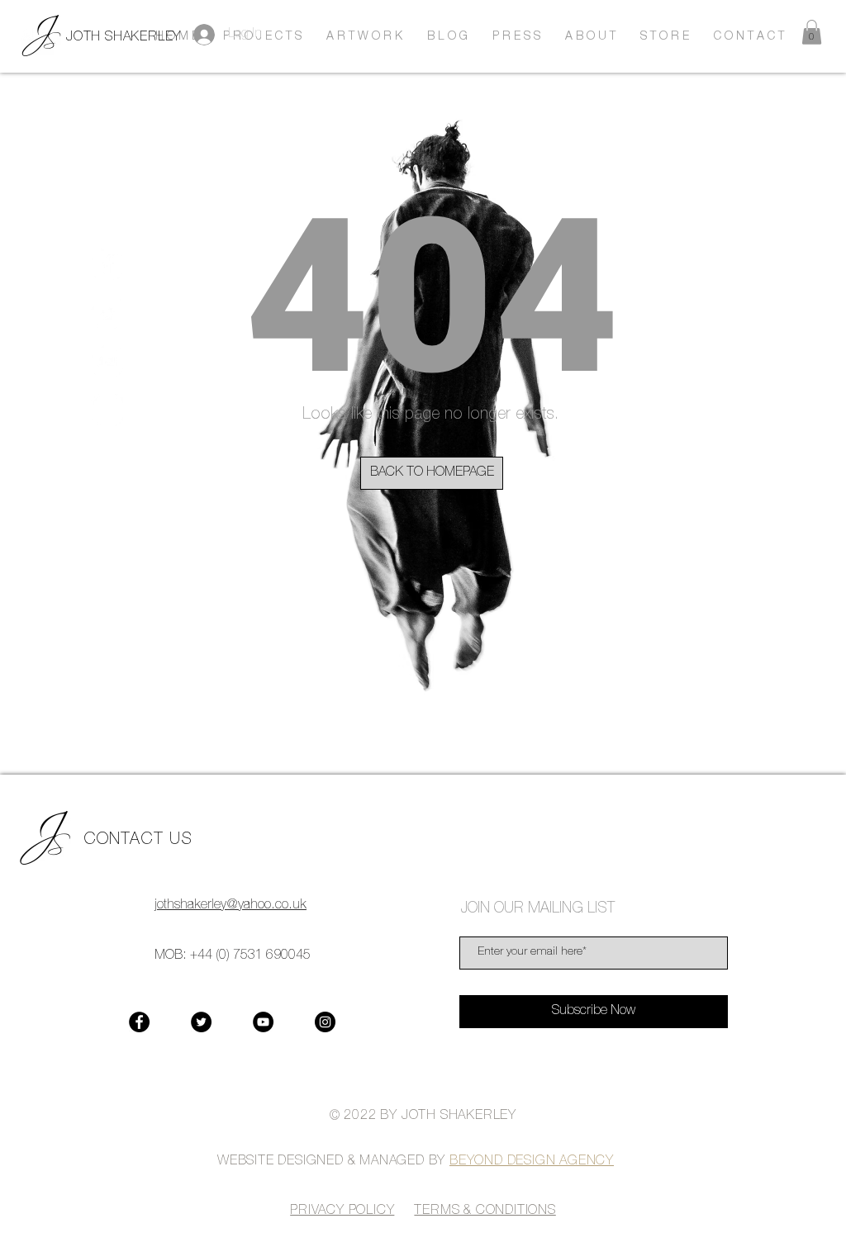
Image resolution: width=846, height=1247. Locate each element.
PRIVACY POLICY (342, 1211)
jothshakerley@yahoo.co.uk (230, 906)
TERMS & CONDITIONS (484, 1211)
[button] (811, 32)
